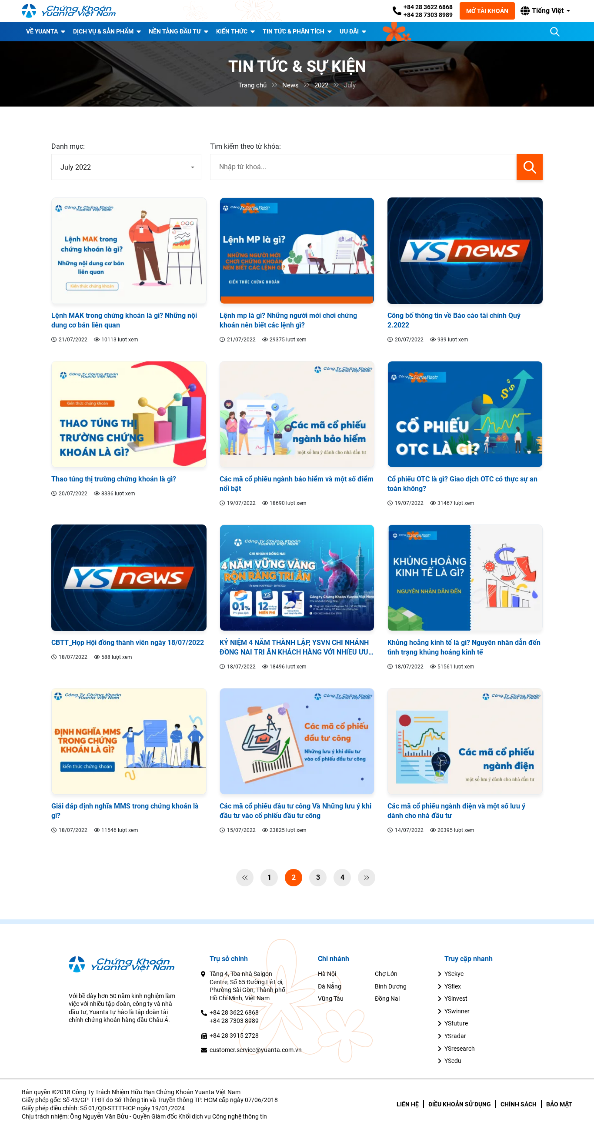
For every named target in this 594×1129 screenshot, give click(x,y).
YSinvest (455, 998)
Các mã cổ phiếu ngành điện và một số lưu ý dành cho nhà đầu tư (456, 811)
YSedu (452, 1060)
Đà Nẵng (329, 986)
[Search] (555, 31)
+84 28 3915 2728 (234, 1035)
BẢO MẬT (559, 1104)
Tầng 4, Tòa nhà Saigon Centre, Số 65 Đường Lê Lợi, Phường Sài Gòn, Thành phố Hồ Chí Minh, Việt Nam (247, 986)
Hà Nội (327, 973)
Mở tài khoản (487, 10)
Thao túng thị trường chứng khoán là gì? (113, 479)
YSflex (452, 986)
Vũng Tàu (331, 998)
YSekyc (454, 973)
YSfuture (456, 1023)
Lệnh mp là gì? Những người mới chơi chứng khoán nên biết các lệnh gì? (288, 320)
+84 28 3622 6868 (428, 6)
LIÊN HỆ (408, 1104)
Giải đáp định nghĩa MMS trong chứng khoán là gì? (125, 811)
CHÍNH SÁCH (519, 1104)
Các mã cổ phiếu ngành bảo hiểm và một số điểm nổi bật (297, 484)
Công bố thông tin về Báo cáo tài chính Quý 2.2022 (454, 320)
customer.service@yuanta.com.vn (256, 1049)
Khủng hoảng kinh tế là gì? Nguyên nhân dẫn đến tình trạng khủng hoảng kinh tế (464, 647)
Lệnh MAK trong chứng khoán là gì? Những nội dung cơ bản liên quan (124, 320)
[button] (545, 11)
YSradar (455, 1035)
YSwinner (457, 1011)
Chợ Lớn (386, 973)
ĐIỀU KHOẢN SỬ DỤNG (459, 1104)
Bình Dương (391, 986)
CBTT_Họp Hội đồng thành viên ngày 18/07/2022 (127, 642)
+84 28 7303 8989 (428, 14)
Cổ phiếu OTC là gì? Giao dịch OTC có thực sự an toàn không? (462, 484)
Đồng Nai (387, 998)
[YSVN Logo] (74, 11)
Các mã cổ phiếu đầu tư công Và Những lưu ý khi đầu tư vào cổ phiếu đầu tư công (295, 811)
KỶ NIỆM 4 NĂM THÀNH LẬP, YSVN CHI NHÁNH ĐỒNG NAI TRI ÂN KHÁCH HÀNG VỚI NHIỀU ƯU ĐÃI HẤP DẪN (294, 647)
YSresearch (459, 1048)
